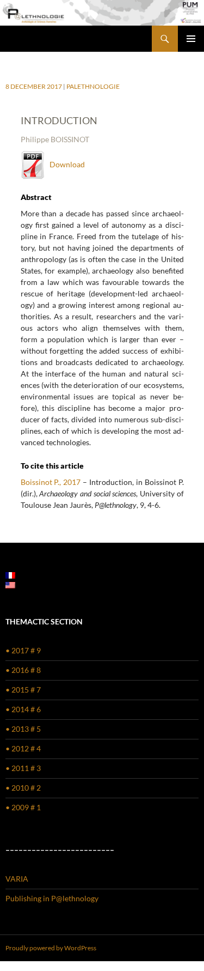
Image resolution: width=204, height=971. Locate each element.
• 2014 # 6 (23, 709)
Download (65, 164)
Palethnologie (93, 86)
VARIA (16, 878)
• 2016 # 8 (23, 670)
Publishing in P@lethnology (51, 898)
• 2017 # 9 (23, 650)
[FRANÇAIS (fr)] (10, 574)
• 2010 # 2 (23, 787)
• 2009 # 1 (23, 807)
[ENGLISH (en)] (10, 583)
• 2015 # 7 (23, 689)
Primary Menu (191, 39)
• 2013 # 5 (23, 728)
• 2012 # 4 (23, 748)
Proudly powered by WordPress (50, 948)
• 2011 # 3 (23, 768)
